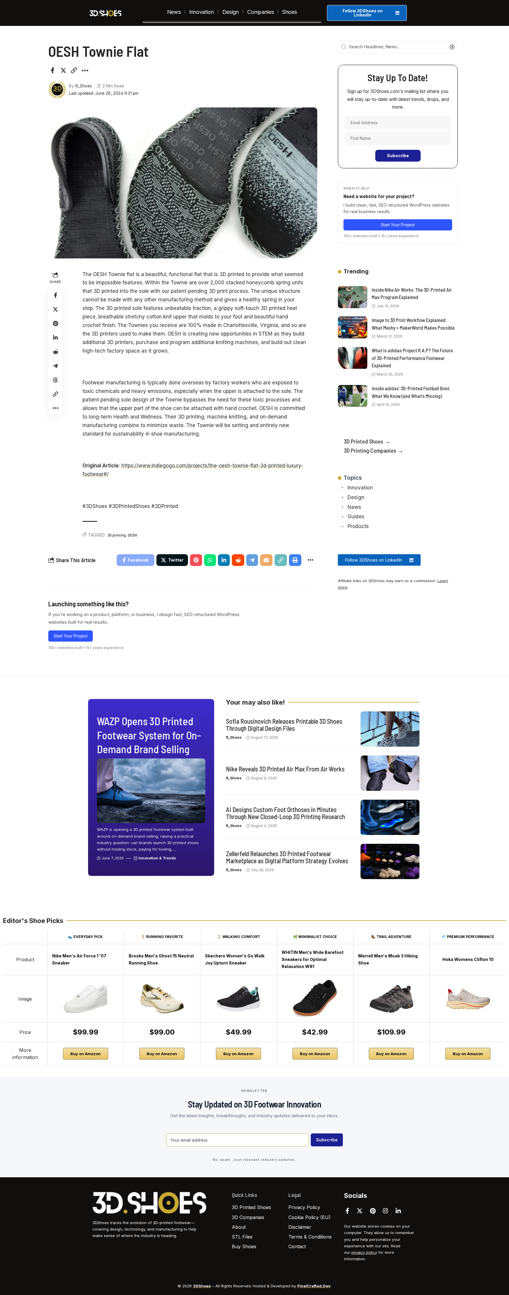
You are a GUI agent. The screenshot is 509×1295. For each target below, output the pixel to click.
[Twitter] (359, 1211)
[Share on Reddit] (55, 352)
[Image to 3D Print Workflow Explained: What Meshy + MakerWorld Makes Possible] (352, 327)
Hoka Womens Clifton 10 (468, 959)
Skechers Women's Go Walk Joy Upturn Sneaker (235, 959)
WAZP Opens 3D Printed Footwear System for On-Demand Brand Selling (149, 735)
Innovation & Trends (157, 858)
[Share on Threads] (55, 380)
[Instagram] (385, 1211)
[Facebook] (347, 1211)
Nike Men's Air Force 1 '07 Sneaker (79, 959)
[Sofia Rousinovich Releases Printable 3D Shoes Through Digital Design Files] (390, 729)
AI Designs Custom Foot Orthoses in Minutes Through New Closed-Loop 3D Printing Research (285, 813)
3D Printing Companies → (373, 450)
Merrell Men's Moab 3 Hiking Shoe (388, 959)
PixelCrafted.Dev (313, 1286)
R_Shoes (83, 86)
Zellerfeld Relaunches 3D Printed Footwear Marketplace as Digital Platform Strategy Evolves (287, 857)
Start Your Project (70, 635)
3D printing (117, 534)
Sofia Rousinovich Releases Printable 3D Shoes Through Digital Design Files (284, 724)
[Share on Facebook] (52, 70)
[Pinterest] (372, 1211)
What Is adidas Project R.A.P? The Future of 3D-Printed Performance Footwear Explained (412, 358)
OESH (132, 534)
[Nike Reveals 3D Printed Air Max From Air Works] (390, 773)
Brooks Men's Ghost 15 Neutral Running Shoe (161, 959)
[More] (85, 70)
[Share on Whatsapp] (210, 560)
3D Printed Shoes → (367, 441)
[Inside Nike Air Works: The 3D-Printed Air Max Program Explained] (352, 297)
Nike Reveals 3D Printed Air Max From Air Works (285, 769)
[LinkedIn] (398, 1211)
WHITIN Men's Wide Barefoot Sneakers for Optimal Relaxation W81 (312, 959)
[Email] (266, 560)
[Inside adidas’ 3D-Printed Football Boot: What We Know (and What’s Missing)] (352, 396)
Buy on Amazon (85, 1053)
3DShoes (202, 1286)
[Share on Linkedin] (55, 338)
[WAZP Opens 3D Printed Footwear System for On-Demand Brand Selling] (151, 791)
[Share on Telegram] (55, 366)
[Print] (295, 560)
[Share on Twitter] (63, 70)
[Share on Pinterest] (55, 323)
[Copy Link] (74, 70)
